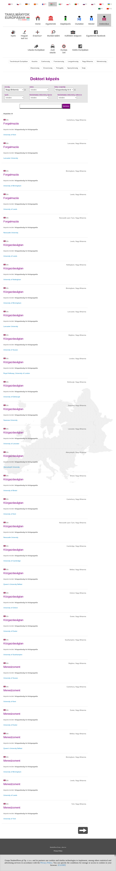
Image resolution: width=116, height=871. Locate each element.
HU (54, 4)
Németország (101, 61)
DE (29, 4)
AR (102, 8)
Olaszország (34, 68)
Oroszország (47, 68)
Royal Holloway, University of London (16, 373)
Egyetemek (51, 24)
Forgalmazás (11, 123)
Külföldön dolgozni (73, 36)
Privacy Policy (46, 863)
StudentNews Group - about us (58, 847)
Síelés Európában (80, 50)
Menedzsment (11, 666)
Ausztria (34, 61)
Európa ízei (64, 51)
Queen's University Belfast (12, 584)
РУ (86, 4)
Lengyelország (73, 61)
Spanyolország (72, 68)
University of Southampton (12, 654)
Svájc (84, 68)
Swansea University (10, 420)
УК (111, 4)
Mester (91, 24)
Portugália (59, 68)
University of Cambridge (12, 561)
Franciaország (59, 61)
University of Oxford (10, 608)
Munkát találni (53, 36)
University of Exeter (10, 631)
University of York (9, 819)
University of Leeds (10, 209)
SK (94, 4)
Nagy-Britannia (87, 61)
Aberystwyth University (11, 467)
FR (45, 4)
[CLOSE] (62, 865)
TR (103, 4)
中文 (110, 8)
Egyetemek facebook (95, 36)
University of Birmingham (12, 186)
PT (78, 4)
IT (61, 4)
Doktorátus (104, 24)
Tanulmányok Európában (19, 61)
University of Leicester (11, 444)
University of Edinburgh (11, 397)
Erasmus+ (37, 36)
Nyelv (13, 36)
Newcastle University (10, 233)
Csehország (45, 61)
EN (12, 4)
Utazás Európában (36, 50)
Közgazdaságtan (13, 244)
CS (20, 4)
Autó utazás (53, 51)
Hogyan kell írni (24, 37)
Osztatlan (79, 24)
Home (38, 24)
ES (37, 4)
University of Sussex (10, 350)
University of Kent (9, 135)
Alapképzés (65, 24)
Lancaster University (10, 158)
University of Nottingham (12, 279)
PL (70, 4)
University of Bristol (10, 490)
